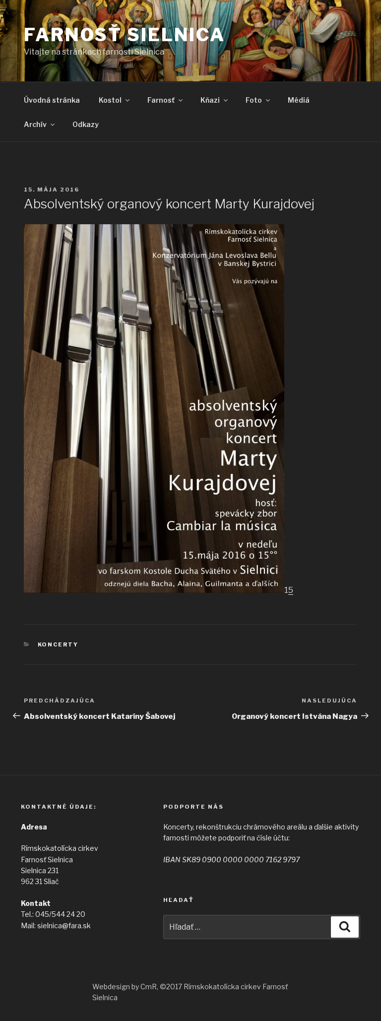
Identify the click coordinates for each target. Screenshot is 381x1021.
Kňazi (210, 100)
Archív (35, 124)
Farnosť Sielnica (124, 35)
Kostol (110, 100)
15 (288, 590)
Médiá (299, 100)
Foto (254, 100)
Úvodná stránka (52, 100)
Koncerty (58, 644)
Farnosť (161, 100)
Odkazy (85, 124)
